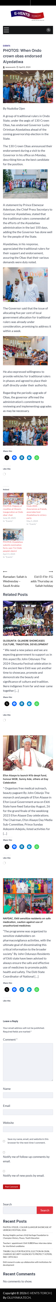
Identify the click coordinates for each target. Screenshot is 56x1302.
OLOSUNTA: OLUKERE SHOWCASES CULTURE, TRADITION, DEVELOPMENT (25, 642)
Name (7, 1088)
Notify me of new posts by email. (23, 1175)
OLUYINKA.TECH (19, 1297)
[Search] (48, 30)
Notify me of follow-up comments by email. (26, 1159)
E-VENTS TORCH (38, 1293)
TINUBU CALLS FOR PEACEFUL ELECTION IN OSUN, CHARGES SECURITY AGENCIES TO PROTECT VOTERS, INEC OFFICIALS (27, 1254)
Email (6, 1105)
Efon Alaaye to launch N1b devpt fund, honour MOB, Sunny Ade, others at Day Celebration (25, 779)
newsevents (10, 67)
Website (8, 1122)
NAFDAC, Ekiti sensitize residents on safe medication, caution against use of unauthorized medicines (27, 922)
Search (7, 1204)
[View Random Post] (27, 3)
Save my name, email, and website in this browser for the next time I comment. (28, 1141)
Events (6, 46)
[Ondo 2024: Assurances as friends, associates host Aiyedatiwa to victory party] (37, 499)
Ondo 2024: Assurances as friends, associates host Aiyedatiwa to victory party (37, 512)
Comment (10, 1039)
